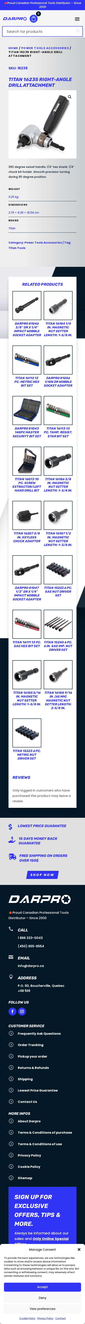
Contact (60, 1318)
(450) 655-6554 (31, 946)
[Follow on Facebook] (12, 1011)
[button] (79, 1249)
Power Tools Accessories (45, 48)
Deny (42, 1298)
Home (13, 48)
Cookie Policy (27, 1318)
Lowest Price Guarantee (42, 826)
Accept (42, 1287)
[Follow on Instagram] (22, 1011)
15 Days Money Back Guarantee (38, 840)
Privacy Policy (45, 1318)
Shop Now (42, 875)
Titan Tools (17, 248)
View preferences (43, 1309)
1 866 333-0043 (30, 938)
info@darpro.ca (31, 966)
